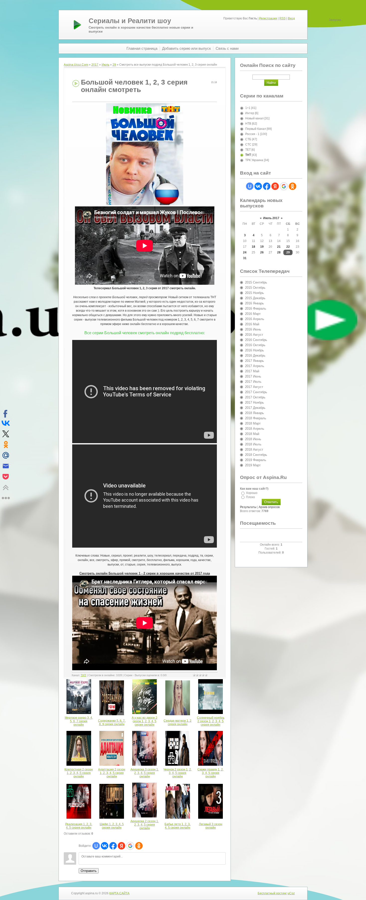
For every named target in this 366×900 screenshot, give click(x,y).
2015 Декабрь (255, 298)
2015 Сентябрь (256, 282)
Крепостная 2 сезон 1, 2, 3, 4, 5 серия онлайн (78, 773)
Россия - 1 (252, 134)
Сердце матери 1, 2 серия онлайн (177, 722)
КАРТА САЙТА (119, 893)
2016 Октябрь (255, 345)
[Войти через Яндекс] (121, 846)
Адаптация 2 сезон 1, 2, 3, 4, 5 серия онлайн (111, 773)
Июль (105, 64)
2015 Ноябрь (254, 293)
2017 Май (252, 371)
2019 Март (253, 465)
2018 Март (253, 423)
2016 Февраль (255, 308)
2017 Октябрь (255, 397)
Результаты (248, 507)
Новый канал (254, 118)
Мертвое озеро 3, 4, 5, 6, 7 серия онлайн (79, 721)
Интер (249, 113)
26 (262, 252)
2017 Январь (254, 361)
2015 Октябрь (255, 287)
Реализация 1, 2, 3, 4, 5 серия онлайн (78, 825)
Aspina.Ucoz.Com (76, 64)
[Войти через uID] (96, 846)
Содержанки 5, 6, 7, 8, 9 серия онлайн (111, 722)
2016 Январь (254, 303)
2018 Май (252, 434)
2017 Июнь (253, 376)
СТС (248, 144)
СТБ (248, 139)
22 (288, 246)
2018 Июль (253, 444)
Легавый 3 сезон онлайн (210, 825)
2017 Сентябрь (256, 392)
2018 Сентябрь (256, 455)
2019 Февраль (255, 460)
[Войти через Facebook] (113, 846)
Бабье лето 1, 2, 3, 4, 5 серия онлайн (177, 825)
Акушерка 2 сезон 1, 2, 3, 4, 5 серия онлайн (144, 824)
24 (244, 252)
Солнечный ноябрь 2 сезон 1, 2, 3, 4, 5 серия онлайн (210, 721)
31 (244, 258)
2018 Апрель (254, 428)
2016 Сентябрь (256, 340)
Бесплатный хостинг (272, 893)
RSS (282, 18)
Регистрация (268, 18)
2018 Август (254, 449)
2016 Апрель (254, 319)
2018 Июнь (253, 439)
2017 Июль (253, 381)
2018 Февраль (255, 418)
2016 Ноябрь (254, 350)
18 (253, 246)
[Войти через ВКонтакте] (104, 846)
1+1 (247, 108)
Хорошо (251, 493)
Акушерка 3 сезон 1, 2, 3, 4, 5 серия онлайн (144, 773)
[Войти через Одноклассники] (139, 846)
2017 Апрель (254, 366)
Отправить (89, 871)
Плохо (250, 497)
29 (114, 64)
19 (262, 246)
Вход (291, 18)
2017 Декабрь (255, 408)
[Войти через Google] (130, 846)
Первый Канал (255, 129)
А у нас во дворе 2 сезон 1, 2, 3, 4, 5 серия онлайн (144, 721)
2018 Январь (254, 413)
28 (279, 252)
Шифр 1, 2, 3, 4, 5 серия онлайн (112, 825)
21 (279, 246)
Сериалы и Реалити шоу (130, 21)
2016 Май (252, 324)
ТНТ (83, 675)
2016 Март (253, 314)
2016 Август (254, 334)
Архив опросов (269, 507)
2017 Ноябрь (254, 402)
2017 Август (254, 387)
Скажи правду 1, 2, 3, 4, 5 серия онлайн (210, 773)
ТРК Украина (254, 160)
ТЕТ (248, 149)
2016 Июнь (253, 329)
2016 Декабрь (255, 355)
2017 (94, 64)
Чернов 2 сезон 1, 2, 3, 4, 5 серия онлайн (177, 773)
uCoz (291, 893)
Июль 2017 (271, 218)
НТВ (248, 123)
